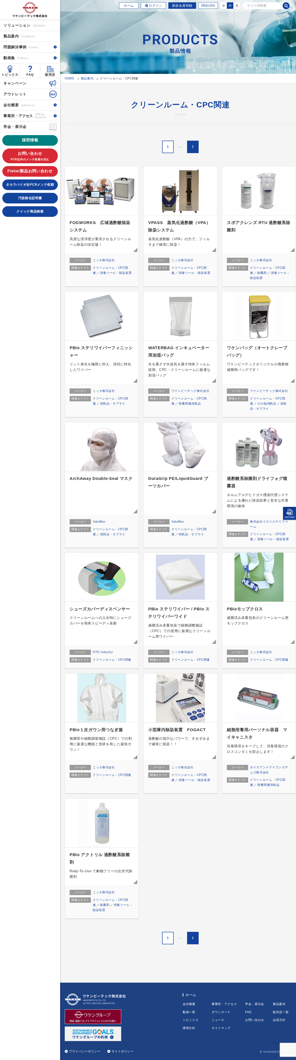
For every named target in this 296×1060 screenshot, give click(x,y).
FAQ (30, 74)
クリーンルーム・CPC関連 (112, 659)
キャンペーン (15, 83)
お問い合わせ (30, 156)
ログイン (155, 5)
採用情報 (30, 140)
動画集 (15, 58)
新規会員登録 (182, 5)
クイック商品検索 (30, 211)
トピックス (9, 74)
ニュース (218, 1020)
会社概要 (18, 105)
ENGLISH (208, 5)
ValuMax (99, 521)
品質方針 (279, 1020)
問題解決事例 (20, 47)
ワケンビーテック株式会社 (190, 391)
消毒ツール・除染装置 (116, 273)
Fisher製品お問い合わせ (30, 171)
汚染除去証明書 (30, 198)
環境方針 (189, 1028)
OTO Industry (103, 652)
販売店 (50, 74)
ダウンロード (221, 1012)
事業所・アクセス (224, 1004)
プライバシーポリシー (85, 1051)
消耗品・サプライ (112, 403)
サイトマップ (221, 1028)
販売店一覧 (281, 1012)
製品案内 (279, 1004)
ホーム (129, 5)
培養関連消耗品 (190, 403)
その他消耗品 (266, 403)
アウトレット (15, 94)
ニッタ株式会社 (104, 260)
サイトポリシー (122, 1051)
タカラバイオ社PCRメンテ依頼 (30, 184)
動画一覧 (189, 1012)
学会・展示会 (15, 127)
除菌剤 (262, 273)
